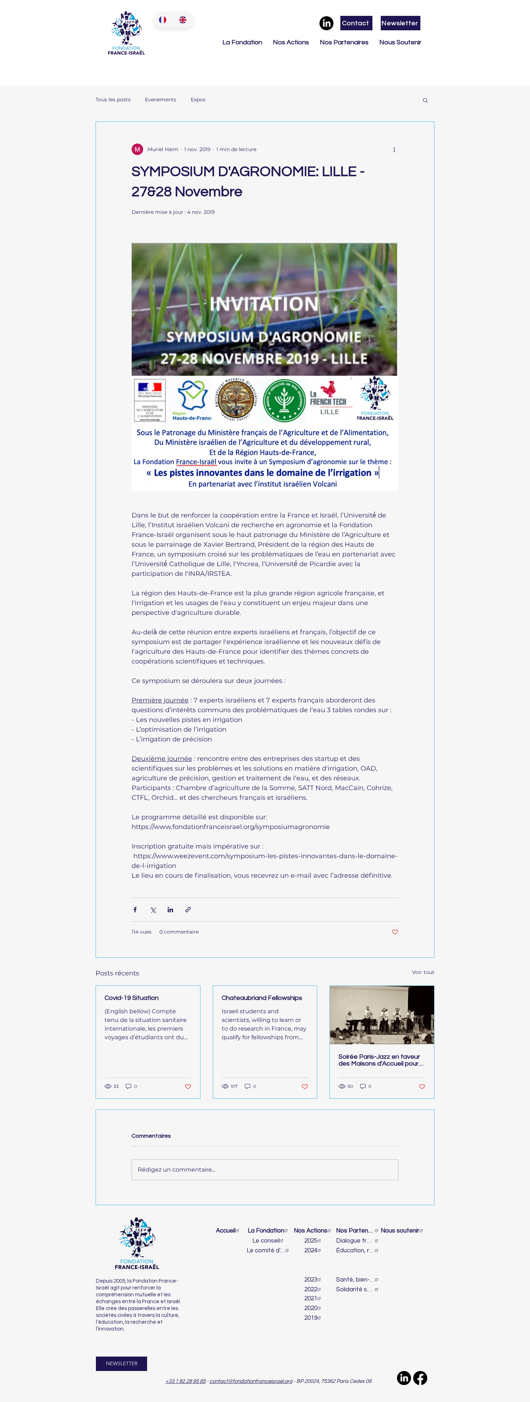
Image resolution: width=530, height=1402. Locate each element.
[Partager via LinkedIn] (170, 909)
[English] (183, 20)
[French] (163, 20)
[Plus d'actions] (394, 149)
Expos (198, 99)
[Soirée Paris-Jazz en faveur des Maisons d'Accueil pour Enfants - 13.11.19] (382, 1015)
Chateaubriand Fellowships (262, 998)
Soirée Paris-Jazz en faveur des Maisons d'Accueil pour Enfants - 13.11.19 (379, 1060)
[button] (425, 100)
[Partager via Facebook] (135, 909)
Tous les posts (113, 99)
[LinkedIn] (326, 23)
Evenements (160, 99)
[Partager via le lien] (188, 909)
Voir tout (423, 972)
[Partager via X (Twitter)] (152, 909)
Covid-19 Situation (132, 998)
